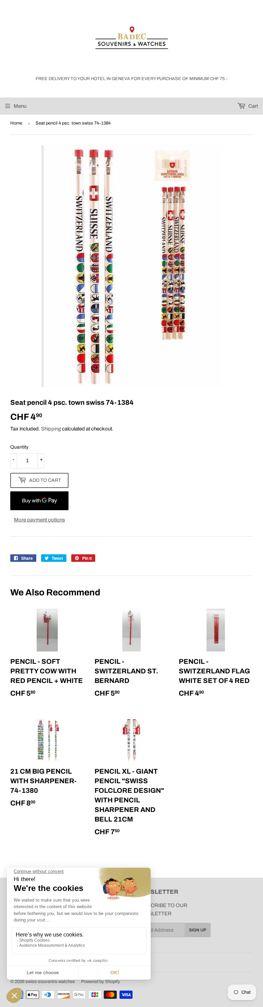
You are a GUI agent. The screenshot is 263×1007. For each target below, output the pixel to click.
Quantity (19, 447)
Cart (252, 106)
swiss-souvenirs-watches (50, 981)
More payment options (39, 519)
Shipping (51, 428)
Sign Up (197, 930)
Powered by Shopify (100, 981)
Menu (20, 106)
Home (16, 123)
